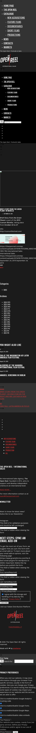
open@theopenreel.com (9, 496)
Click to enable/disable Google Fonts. (15, 706)
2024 (5, 307)
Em (0, 267)
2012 (5, 333)
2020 (5, 315)
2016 (5, 324)
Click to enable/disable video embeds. (15, 715)
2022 (5, 311)
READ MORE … (5, 490)
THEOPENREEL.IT (15, 627)
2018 (5, 320)
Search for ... (9, 661)
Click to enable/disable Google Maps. (14, 710)
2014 (5, 328)
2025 (5, 304)
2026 (5, 302)
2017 (5, 322)
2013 (5, 331)
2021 (5, 313)
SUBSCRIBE (4, 603)
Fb (1, 267)
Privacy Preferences (6, 732)
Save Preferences (5, 720)
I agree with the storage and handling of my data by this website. (14, 596)
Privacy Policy (14, 599)
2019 (5, 317)
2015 (5, 326)
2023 (5, 309)
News (5, 290)
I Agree (15, 732)
